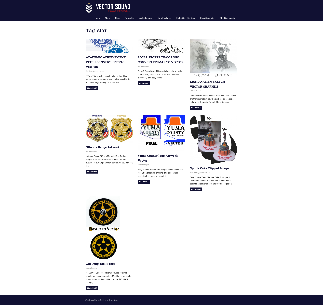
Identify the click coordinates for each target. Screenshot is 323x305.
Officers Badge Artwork (103, 147)
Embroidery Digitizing (185, 18)
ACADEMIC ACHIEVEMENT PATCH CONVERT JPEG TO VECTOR (106, 62)
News (117, 18)
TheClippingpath (227, 18)
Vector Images (145, 18)
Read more (92, 88)
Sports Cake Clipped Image (209, 168)
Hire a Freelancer (164, 18)
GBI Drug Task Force (100, 264)
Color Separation (207, 18)
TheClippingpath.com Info (200, 173)
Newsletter (129, 18)
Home (97, 18)
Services (89, 71)
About (107, 18)
